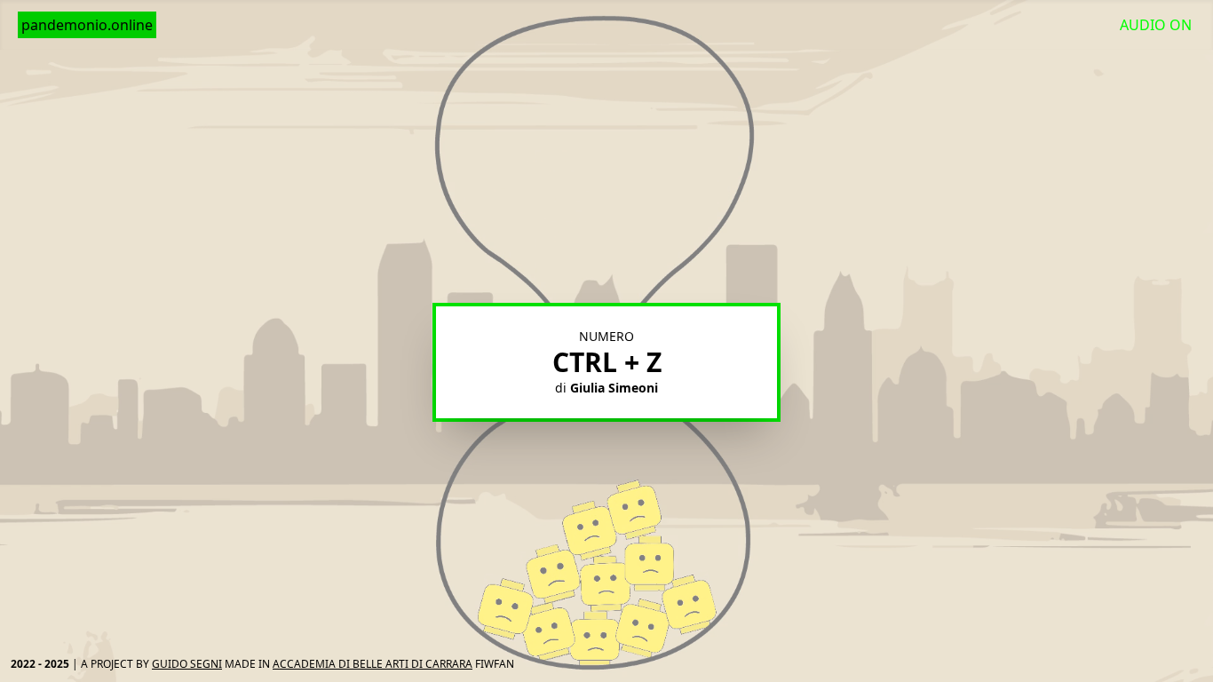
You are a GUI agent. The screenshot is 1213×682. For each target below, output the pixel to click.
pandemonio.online (87, 25)
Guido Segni (187, 663)
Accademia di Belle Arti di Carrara (372, 663)
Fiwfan (494, 663)
